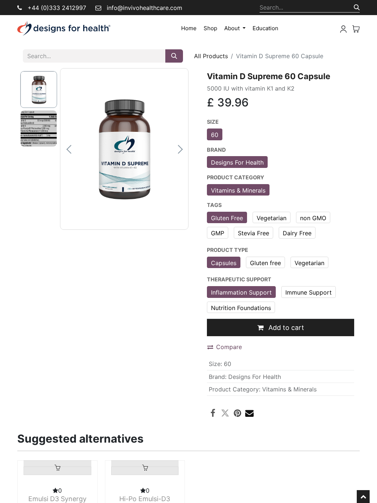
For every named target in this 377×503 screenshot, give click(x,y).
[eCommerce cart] (356, 28)
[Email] (249, 413)
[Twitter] (225, 413)
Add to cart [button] (285, 327)
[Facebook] (213, 413)
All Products (211, 56)
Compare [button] (229, 347)
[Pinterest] (237, 413)
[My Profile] (343, 28)
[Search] (357, 7)
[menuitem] (189, 28)
